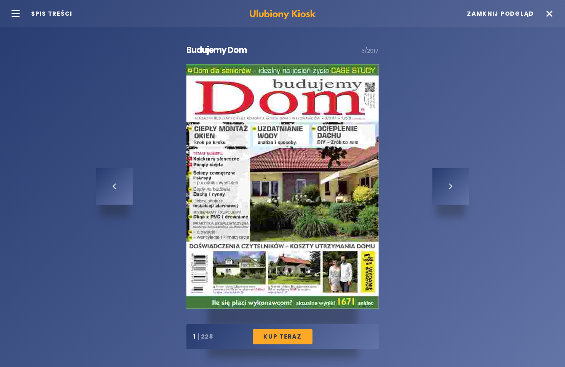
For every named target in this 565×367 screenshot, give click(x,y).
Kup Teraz (282, 336)
